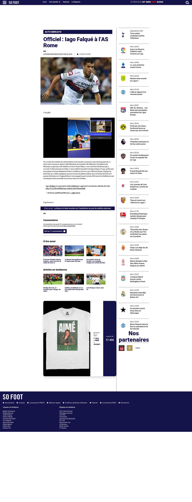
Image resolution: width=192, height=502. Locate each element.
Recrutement (125, 403)
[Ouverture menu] (4, 2)
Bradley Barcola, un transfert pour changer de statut (52, 276)
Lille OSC (62, 415)
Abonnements (9, 403)
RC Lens (62, 420)
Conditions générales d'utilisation (76, 403)
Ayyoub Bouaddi (8, 422)
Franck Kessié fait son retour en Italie (132, 166)
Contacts (22, 403)
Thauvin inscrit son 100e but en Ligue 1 (132, 195)
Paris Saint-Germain (66, 411)
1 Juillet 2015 (75, 193)
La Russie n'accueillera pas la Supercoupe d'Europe (74, 247)
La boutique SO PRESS (36, 403)
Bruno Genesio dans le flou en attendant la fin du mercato (134, 320)
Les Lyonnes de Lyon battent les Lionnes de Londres (133, 180)
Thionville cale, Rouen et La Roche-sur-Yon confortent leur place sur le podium (133, 226)
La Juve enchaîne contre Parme (130, 60)
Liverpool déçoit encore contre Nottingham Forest (130, 273)
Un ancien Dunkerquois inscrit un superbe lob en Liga (131, 151)
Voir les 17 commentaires (53, 231)
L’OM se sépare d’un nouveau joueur (131, 87)
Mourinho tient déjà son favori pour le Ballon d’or (132, 289)
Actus (45, 2)
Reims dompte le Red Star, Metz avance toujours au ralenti (132, 257)
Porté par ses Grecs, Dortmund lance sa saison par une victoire (132, 122)
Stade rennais (63, 426)
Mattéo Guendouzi (9, 411)
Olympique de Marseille (67, 419)
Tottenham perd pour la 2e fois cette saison (131, 138)
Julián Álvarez (7, 415)
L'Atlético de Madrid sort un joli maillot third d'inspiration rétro (73, 276)
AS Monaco (63, 424)
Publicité (95, 403)
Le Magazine (76, 2)
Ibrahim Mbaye (8, 417)
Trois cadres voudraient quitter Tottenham (130, 29)
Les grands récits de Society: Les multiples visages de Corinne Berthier (93, 249)
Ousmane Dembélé (9, 419)
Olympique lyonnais (65, 413)
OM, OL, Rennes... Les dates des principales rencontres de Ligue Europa (133, 104)
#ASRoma (75, 186)
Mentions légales (54, 403)
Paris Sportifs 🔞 (54, 2)
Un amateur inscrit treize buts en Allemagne (130, 304)
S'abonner (66, 2)
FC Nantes (62, 428)
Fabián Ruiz (6, 426)
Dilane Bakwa (7, 424)
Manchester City (64, 422)
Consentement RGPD (109, 403)
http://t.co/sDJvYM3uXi (55, 188)
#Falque (53, 186)
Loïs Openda (7, 420)
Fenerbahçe (63, 417)
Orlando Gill (7, 428)
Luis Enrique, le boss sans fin (95, 275)
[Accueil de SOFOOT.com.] (24, 2)
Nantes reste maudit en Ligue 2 (129, 74)
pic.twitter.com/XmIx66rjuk (74, 188)
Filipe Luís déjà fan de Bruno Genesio (132, 243)
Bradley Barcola (8, 413)
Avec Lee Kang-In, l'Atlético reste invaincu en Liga (134, 45)
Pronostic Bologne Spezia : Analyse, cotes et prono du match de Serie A (52, 248)
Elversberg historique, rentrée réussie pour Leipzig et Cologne (132, 210)
